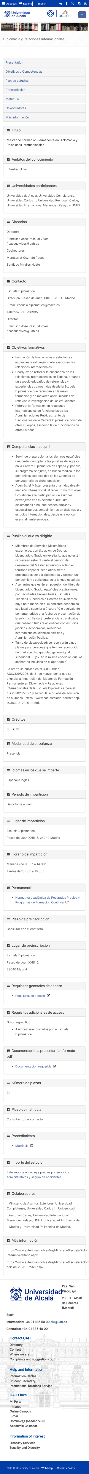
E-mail (14, 1416)
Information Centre (23, 1376)
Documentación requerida (33, 1066)
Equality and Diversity (25, 1447)
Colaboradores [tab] (16, 108)
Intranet (15, 1406)
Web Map (47, 1468)
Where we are (19, 1354)
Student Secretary (22, 1381)
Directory (16, 1344)
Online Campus (20, 1411)
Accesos (11, 3)
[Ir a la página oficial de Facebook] (67, 3)
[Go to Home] (17, 12)
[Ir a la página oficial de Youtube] (86, 3)
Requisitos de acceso (30, 995)
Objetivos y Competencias (24, 71)
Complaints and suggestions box (32, 1359)
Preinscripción (15, 89)
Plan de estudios (17, 80)
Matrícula (12, 99)
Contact (15, 1349)
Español (27, 3)
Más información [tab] (17, 117)
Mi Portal (16, 1401)
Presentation (14, 62)
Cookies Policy (66, 1468)
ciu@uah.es (59, 1322)
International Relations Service (31, 1386)
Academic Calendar (23, 1426)
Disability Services (22, 1443)
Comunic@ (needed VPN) (28, 1421)
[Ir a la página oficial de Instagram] (79, 3)
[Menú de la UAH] (82, 14)
